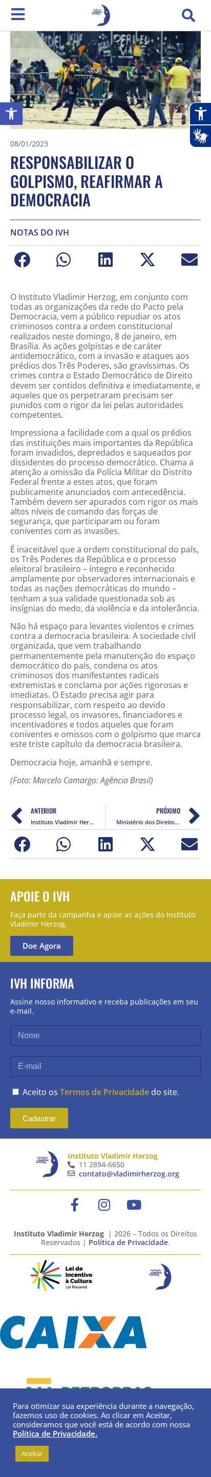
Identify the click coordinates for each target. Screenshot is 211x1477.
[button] (188, 15)
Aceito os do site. (101, 1092)
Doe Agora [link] (42, 945)
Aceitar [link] (32, 1453)
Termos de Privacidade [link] (104, 1092)
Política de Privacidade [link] (128, 1242)
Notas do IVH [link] (39, 233)
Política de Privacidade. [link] (55, 1433)
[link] (11, 113)
